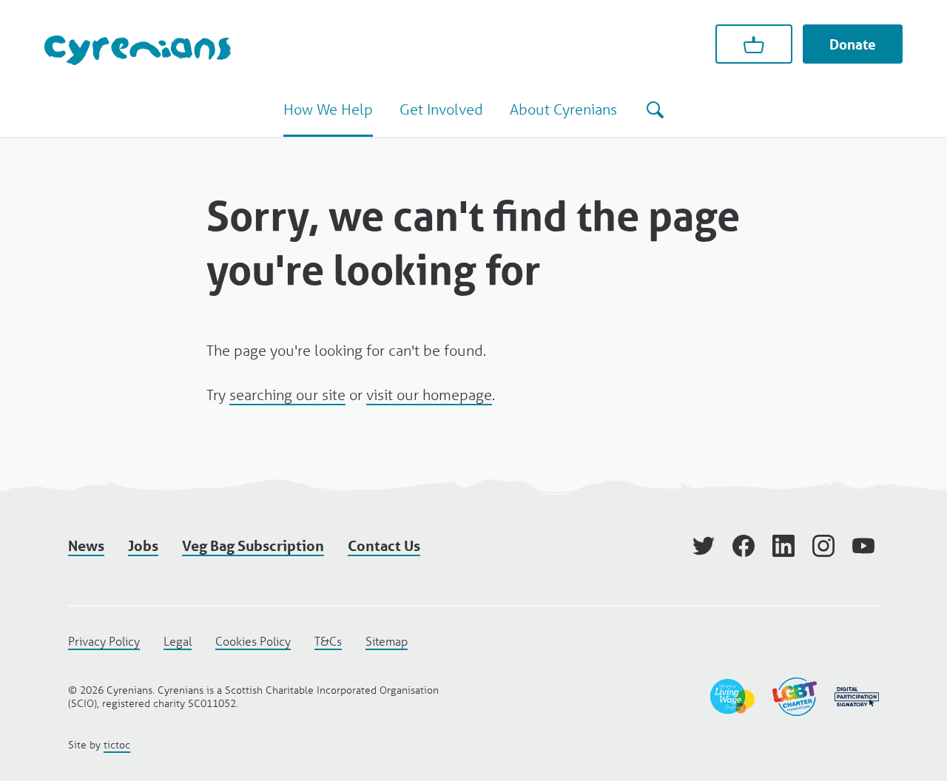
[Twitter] (703, 545)
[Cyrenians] (137, 50)
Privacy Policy (104, 641)
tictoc (117, 744)
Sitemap (386, 641)
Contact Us (384, 546)
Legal (178, 641)
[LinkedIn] (783, 545)
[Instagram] (823, 545)
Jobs (143, 546)
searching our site (287, 394)
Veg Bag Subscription (253, 546)
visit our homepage (429, 394)
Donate (852, 44)
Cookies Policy (253, 641)
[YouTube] (863, 545)
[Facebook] (743, 545)
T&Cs (328, 641)
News (86, 546)
